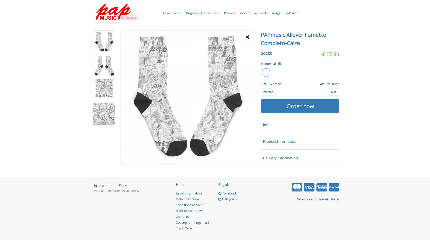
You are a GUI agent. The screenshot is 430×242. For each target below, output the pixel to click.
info (266, 124)
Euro (124, 185)
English (104, 185)
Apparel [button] (260, 13)
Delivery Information (280, 158)
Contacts (182, 216)
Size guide (331, 84)
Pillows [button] (229, 13)
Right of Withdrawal (190, 211)
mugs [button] (276, 13)
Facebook (229, 193)
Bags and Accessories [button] (202, 13)
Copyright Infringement (192, 222)
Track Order (184, 228)
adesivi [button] (291, 13)
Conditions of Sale (189, 205)
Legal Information (189, 193)
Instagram (229, 199)
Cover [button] (244, 13)
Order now (300, 106)
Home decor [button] (171, 13)
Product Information (280, 141)
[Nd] (266, 72)
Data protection (187, 199)
